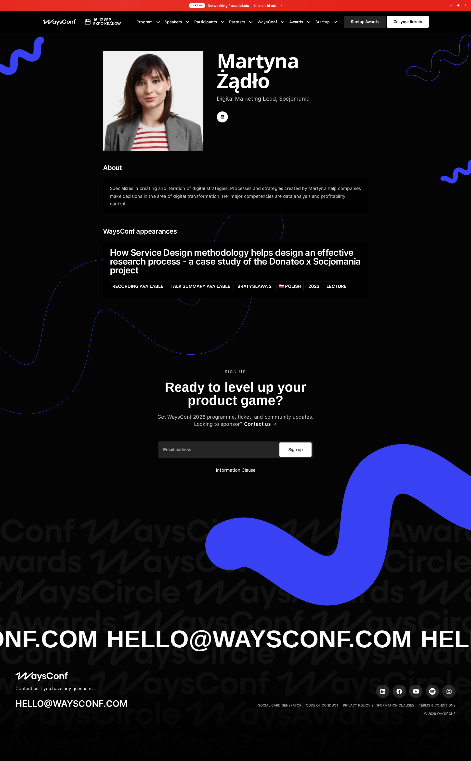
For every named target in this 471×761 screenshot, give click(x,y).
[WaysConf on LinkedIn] (382, 691)
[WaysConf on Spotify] (432, 691)
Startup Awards (365, 21)
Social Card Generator (279, 705)
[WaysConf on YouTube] (415, 691)
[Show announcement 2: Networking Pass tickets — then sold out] (458, 5)
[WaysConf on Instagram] (449, 691)
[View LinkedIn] (222, 116)
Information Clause (235, 470)
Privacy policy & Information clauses (378, 705)
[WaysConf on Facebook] (399, 691)
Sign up (295, 449)
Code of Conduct (322, 705)
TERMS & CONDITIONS (437, 705)
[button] (148, 21)
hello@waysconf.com (71, 703)
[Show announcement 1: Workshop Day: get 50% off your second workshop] (451, 5)
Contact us (257, 424)
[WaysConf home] (59, 22)
